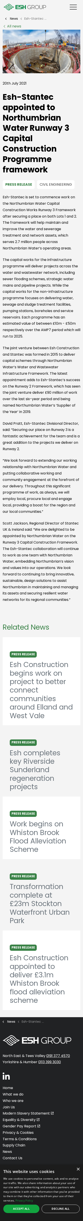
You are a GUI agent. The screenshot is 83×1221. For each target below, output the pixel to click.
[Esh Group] (25, 7)
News (7, 1151)
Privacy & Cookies (18, 1132)
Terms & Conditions (20, 1139)
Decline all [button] (60, 1209)
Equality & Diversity (19, 1119)
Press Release (18, 184)
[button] (41, 51)
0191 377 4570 (58, 1055)
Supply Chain (14, 1145)
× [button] (78, 1169)
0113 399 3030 (49, 1062)
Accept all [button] (21, 1209)
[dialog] (41, 1193)
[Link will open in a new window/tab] (6, 1075)
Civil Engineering (56, 184)
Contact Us (12, 1158)
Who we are (13, 1100)
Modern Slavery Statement (26, 1113)
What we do (13, 1094)
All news (14, 26)
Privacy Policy (24, 1200)
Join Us (9, 1107)
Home (8, 1087)
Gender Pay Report (19, 1126)
